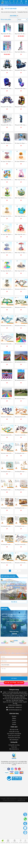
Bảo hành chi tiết (14, 729)
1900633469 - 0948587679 (15, 707)
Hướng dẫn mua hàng (14, 745)
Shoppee (14, 716)
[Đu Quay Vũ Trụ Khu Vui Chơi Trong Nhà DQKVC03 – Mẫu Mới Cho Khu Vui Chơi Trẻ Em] (7, 246)
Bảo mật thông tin (14, 739)
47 (17, 570)
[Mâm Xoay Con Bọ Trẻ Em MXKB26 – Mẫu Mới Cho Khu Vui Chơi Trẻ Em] (21, 264)
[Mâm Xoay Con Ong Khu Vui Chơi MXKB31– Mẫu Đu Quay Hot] (7, 191)
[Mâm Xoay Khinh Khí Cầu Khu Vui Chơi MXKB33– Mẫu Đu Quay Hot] (7, 173)
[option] (14, 622)
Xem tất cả (14, 601)
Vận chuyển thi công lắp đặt (14, 733)
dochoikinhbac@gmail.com (15, 709)
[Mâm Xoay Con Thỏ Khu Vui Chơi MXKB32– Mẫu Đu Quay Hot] (21, 173)
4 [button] (15, 633)
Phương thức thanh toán (14, 737)
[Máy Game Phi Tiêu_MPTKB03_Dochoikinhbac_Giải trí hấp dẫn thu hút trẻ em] (7, 27)
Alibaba (14, 718)
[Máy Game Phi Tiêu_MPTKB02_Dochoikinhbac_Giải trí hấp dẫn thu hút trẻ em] (21, 27)
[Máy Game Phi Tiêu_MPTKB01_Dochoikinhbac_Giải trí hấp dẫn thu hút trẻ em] (7, 45)
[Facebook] (8, 769)
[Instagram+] (16, 769)
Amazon (14, 720)
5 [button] (16, 633)
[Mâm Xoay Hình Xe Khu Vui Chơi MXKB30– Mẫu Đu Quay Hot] (21, 191)
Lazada (14, 722)
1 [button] (11, 633)
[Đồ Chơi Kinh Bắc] (2, 2)
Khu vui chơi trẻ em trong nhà (8, 12)
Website (14, 724)
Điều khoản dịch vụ (14, 749)
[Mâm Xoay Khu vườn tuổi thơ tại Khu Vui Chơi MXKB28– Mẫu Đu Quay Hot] (21, 228)
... (15, 570)
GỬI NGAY (14, 678)
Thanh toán (14, 747)
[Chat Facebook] (25, 828)
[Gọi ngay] (25, 823)
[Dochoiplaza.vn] (5, 642)
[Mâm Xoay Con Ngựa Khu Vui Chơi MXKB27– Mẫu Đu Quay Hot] (21, 246)
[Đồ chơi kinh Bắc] (14, 641)
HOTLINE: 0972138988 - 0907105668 (14, 682)
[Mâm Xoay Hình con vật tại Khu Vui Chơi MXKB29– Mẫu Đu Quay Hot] (21, 210)
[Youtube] (19, 769)
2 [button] (12, 633)
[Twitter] (12, 769)
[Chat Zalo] (25, 832)
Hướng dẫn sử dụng (14, 731)
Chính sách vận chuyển (14, 735)
